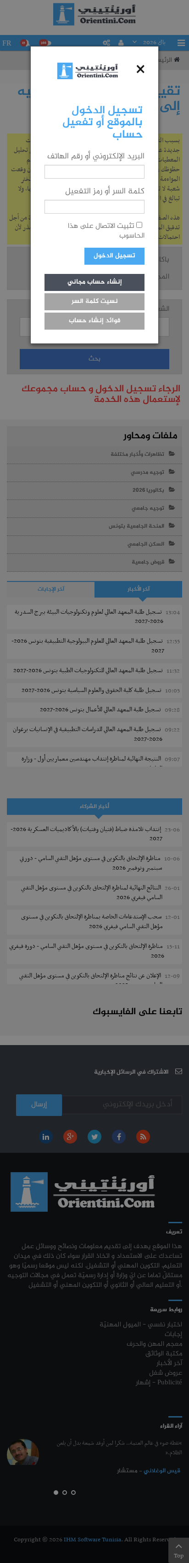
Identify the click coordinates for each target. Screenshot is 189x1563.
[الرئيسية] (87, 70)
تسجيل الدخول (114, 255)
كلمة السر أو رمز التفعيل (105, 192)
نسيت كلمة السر (95, 301)
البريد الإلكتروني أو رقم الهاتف (96, 157)
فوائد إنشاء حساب (95, 320)
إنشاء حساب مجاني (94, 282)
